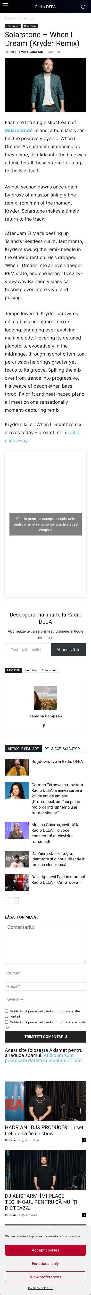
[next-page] (16, 900)
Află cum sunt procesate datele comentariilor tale (43, 1058)
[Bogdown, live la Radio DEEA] (17, 767)
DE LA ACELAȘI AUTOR (62, 749)
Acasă (9, 18)
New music (30, 26)
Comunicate (26, 18)
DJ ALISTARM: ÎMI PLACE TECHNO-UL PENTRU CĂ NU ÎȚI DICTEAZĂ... (41, 1202)
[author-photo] (45, 709)
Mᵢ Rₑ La (10, 1140)
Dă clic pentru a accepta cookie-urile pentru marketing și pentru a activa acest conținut (45, 524)
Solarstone (17, 130)
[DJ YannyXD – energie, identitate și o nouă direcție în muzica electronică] (17, 859)
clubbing (31, 670)
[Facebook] (45, 726)
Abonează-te (68, 649)
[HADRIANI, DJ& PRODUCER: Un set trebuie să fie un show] (45, 1101)
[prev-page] (8, 900)
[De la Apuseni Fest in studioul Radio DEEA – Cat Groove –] (17, 882)
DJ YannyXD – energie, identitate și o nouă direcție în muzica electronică (58, 859)
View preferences (45, 1277)
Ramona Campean (30, 52)
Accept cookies (45, 1250)
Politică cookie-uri (40, 1288)
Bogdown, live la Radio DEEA (57, 761)
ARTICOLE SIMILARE (23, 749)
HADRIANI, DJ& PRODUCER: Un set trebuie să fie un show (44, 1130)
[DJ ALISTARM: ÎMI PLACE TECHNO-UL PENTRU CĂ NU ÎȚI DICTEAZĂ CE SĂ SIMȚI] (45, 1170)
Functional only (45, 1263)
